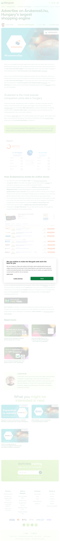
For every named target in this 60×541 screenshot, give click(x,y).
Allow (42, 278)
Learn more (10, 274)
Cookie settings (18, 278)
